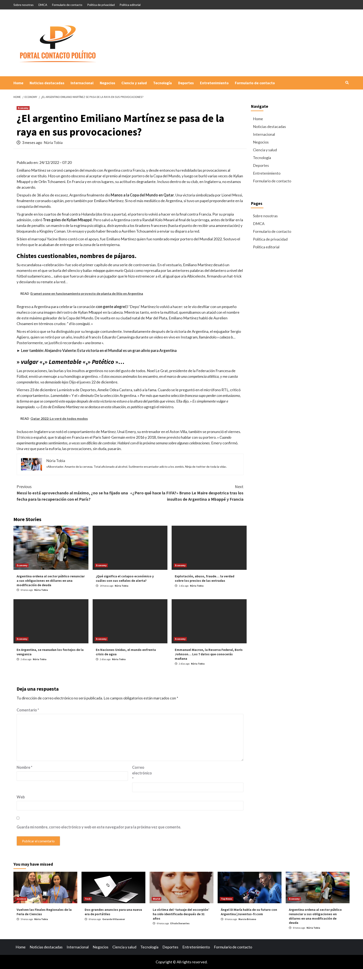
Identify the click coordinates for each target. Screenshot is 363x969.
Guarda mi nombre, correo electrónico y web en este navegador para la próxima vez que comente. (99, 827)
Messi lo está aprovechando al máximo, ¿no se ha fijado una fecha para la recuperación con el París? (72, 493)
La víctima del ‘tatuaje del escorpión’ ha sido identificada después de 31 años (181, 913)
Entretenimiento (214, 82)
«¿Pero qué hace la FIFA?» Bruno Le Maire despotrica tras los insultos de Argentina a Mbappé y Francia (186, 493)
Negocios (107, 82)
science (21, 898)
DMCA (42, 5)
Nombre (24, 767)
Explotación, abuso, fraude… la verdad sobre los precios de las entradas (204, 578)
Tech (88, 898)
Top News (226, 898)
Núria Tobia (53, 142)
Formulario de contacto (67, 5)
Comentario (28, 710)
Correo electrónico (142, 773)
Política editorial (130, 5)
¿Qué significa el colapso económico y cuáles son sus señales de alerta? (125, 578)
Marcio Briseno (247, 919)
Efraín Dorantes (179, 923)
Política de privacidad (101, 5)
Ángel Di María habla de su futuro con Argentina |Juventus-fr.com (249, 911)
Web (21, 797)
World (156, 898)
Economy (23, 107)
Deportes (186, 82)
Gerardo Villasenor (113, 919)
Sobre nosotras (23, 5)
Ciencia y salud (134, 82)
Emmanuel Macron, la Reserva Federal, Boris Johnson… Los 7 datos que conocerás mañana (209, 654)
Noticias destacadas (47, 82)
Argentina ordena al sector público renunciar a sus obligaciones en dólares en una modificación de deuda (51, 580)
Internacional (82, 82)
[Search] (347, 83)
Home (18, 82)
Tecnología (162, 82)
